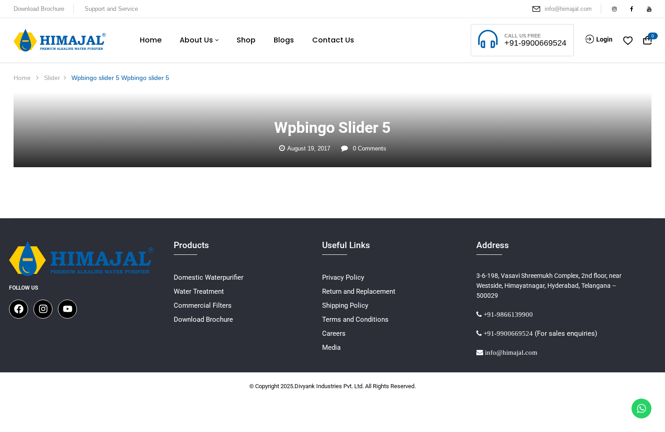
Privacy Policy (343, 277)
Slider (52, 77)
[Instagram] (42, 309)
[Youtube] (67, 309)
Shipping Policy (345, 305)
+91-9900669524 (535, 42)
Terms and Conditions (355, 319)
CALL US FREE (522, 35)
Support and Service (111, 8)
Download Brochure (39, 8)
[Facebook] (18, 309)
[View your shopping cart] (647, 40)
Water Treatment (199, 291)
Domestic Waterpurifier (208, 277)
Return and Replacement (358, 291)
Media (331, 347)
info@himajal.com (568, 8)
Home (22, 77)
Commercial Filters (203, 305)
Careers (334, 333)
